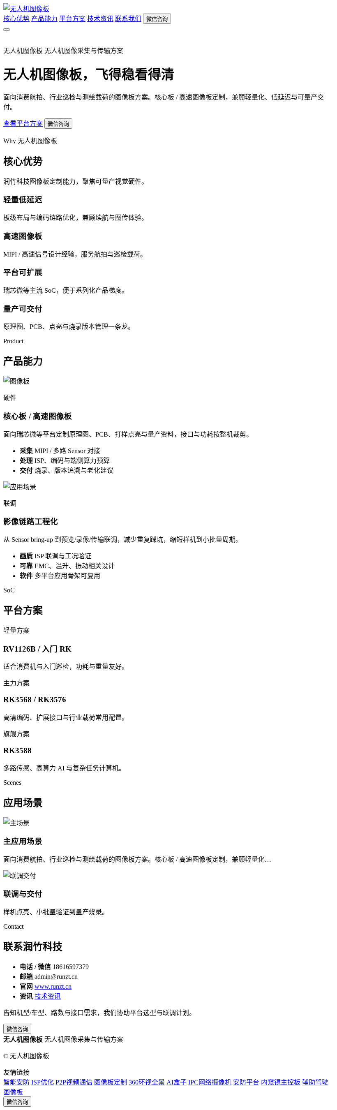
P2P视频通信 (73, 1082)
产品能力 (44, 18)
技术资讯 (100, 18)
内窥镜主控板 (280, 1082)
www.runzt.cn (53, 986)
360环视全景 (147, 1082)
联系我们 (128, 18)
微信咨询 (157, 19)
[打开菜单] (6, 29)
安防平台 (246, 1082)
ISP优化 (42, 1082)
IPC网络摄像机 (209, 1082)
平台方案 (72, 18)
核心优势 (16, 18)
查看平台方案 (23, 123)
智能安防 (16, 1082)
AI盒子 (176, 1082)
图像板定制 (110, 1082)
